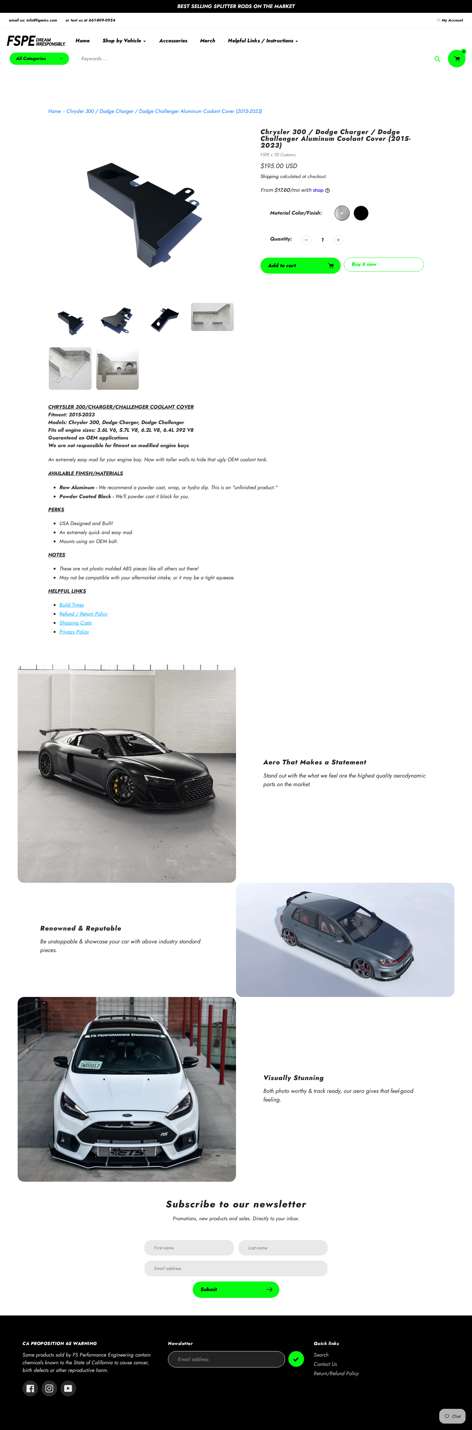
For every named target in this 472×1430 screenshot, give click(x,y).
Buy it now (364, 264)
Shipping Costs (75, 622)
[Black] (361, 213)
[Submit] (296, 1359)
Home (54, 111)
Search (321, 1354)
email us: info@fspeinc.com (33, 20)
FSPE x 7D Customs (277, 154)
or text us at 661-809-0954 (90, 20)
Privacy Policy (74, 631)
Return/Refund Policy (336, 1373)
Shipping (269, 176)
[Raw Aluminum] (342, 213)
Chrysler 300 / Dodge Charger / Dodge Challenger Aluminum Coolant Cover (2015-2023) (164, 111)
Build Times (71, 605)
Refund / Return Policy (83, 613)
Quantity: (281, 239)
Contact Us (325, 1364)
